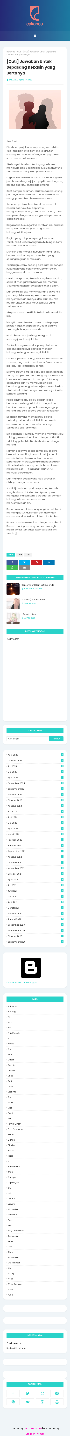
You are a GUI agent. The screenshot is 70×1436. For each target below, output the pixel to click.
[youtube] (56, 1401)
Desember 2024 (35, 783)
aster (10, 1054)
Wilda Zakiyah (15, 1284)
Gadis (11, 1134)
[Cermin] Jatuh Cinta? (33, 599)
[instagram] (42, 1401)
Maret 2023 (35, 834)
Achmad (12, 1006)
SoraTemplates (33, 1428)
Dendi (10, 1086)
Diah (10, 1097)
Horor (10, 1155)
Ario (9, 1049)
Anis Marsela (14, 1033)
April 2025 (35, 777)
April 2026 (35, 754)
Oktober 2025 (35, 760)
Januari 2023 (35, 845)
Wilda (11, 1278)
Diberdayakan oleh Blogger (22, 982)
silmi (10, 1246)
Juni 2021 (35, 890)
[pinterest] (13, 1401)
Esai (10, 1107)
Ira (9, 1161)
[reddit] (56, 1393)
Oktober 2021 (35, 873)
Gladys (11, 1145)
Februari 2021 (35, 913)
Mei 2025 (35, 771)
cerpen (11, 1070)
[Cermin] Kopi (28, 614)
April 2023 (35, 828)
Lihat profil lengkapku (16, 1348)
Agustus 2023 (35, 805)
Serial (10, 1241)
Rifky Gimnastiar (16, 1230)
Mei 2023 (35, 822)
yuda (10, 1294)
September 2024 (35, 788)
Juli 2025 (35, 766)
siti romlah (13, 1257)
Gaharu (11, 1139)
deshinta (12, 1091)
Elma (10, 1102)
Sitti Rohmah (14, 1262)
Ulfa (10, 1268)
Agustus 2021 (35, 879)
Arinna (11, 1043)
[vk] (27, 1401)
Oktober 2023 (35, 800)
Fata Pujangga (15, 1129)
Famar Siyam (14, 1123)
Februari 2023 (35, 839)
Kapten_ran (13, 1182)
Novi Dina (12, 1214)
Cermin (11, 1065)
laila (10, 1193)
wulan (11, 1289)
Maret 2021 (35, 907)
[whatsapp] (42, 1393)
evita (10, 1118)
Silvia (10, 1252)
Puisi (10, 1220)
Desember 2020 (35, 924)
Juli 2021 (35, 885)
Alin (9, 1027)
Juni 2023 (35, 817)
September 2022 (35, 851)
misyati (11, 1204)
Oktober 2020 (35, 936)
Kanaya (12, 1177)
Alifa (19, 554)
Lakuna (11, 1198)
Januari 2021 (35, 919)
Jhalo (10, 1172)
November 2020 (35, 930)
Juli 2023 (35, 811)
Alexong (12, 1011)
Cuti (19, 51)
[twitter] (27, 1393)
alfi (9, 1017)
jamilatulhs (14, 1166)
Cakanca (13, 80)
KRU (9, 1188)
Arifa (10, 1038)
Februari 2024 (35, 794)
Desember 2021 (35, 862)
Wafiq (11, 1273)
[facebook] (13, 1393)
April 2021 (35, 902)
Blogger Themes (35, 1433)
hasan (11, 1150)
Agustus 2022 (35, 856)
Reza (10, 1225)
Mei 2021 (35, 896)
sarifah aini (13, 1236)
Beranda (11, 51)
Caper (11, 1059)
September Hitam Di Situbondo (37, 584)
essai (10, 1113)
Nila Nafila (13, 1209)
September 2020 (35, 941)
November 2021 (35, 868)
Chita (10, 1075)
